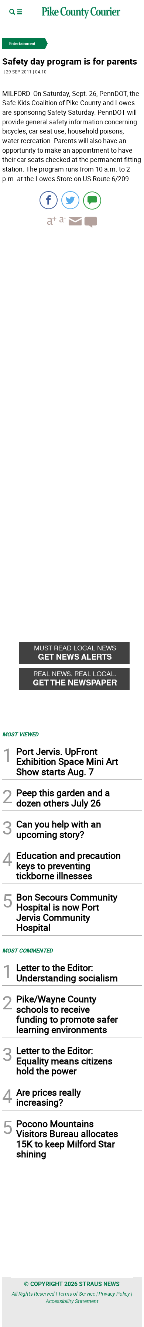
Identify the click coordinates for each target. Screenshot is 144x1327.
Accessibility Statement (72, 1300)
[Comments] (92, 200)
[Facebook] (49, 200)
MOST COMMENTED (27, 950)
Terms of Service (76, 1293)
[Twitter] (70, 200)
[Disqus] (72, 335)
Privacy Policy (114, 1293)
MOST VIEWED (20, 734)
